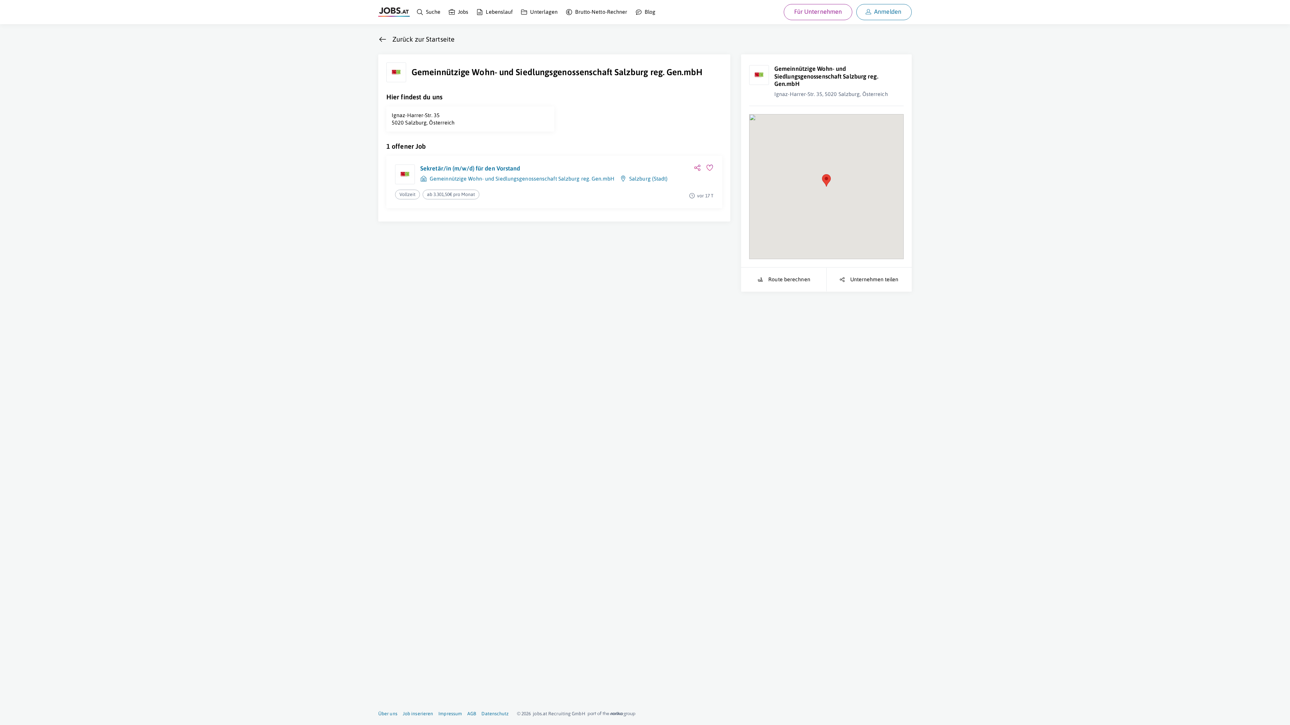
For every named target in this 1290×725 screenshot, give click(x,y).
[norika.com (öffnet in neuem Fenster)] (611, 714)
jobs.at (540, 713)
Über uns (387, 713)
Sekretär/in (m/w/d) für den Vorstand (470, 168)
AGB (471, 713)
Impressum (450, 713)
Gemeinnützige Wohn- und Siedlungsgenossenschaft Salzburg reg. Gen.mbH (522, 179)
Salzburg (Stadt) (648, 179)
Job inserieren (418, 713)
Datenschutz (495, 713)
